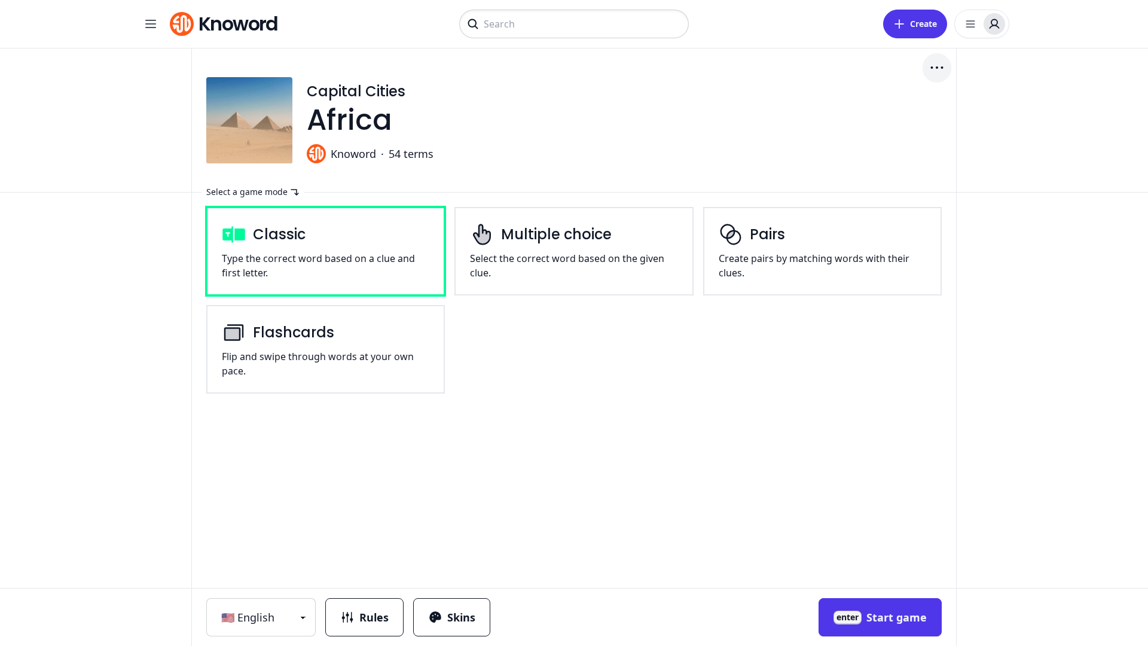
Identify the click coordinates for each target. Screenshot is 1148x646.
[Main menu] (151, 24)
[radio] (325, 251)
